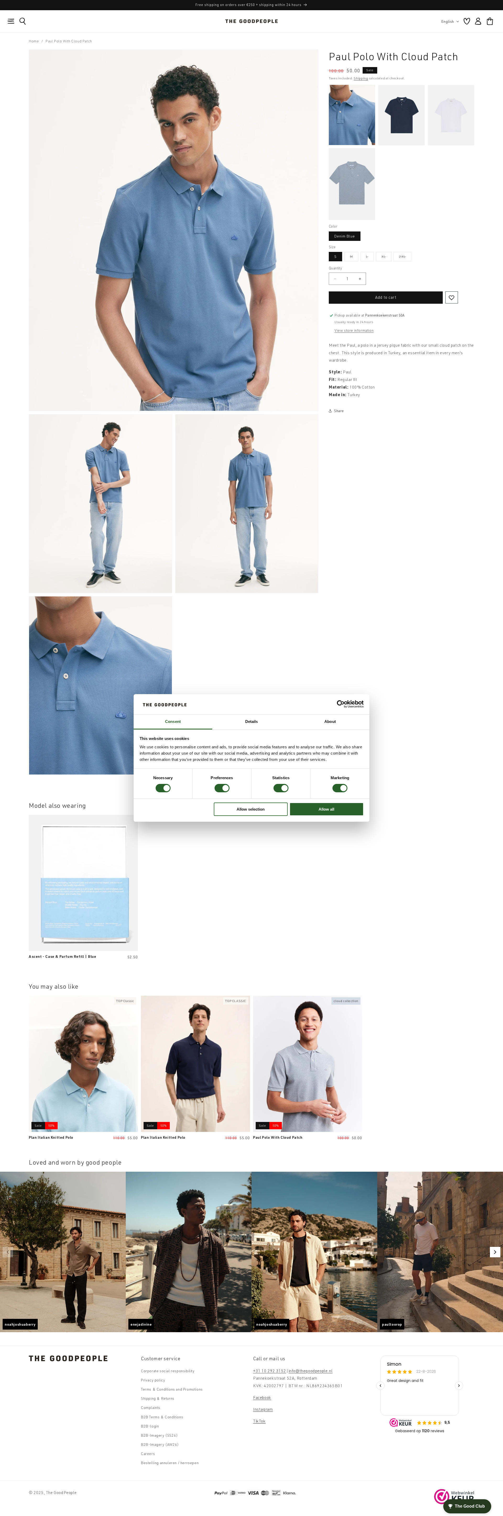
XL (386, 258)
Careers (148, 1453)
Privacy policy (153, 1380)
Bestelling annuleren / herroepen (170, 1462)
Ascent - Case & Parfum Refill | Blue (62, 956)
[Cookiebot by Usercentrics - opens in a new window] (341, 704)
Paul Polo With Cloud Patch (278, 1137)
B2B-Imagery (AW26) (160, 1444)
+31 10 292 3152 (269, 1370)
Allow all (326, 809)
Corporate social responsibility (168, 1371)
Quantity (335, 268)
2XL (405, 258)
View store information (354, 330)
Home (34, 41)
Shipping (361, 78)
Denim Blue (344, 236)
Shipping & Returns (157, 1398)
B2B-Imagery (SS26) (159, 1435)
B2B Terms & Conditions (162, 1417)
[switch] (222, 788)
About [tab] (330, 721)
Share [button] (339, 410)
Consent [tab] (173, 721)
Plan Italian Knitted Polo (51, 1137)
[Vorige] (8, 1252)
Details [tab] (251, 721)
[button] (11, 21)
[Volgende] (495, 1252)
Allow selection (251, 809)
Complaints (150, 1407)
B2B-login (150, 1426)
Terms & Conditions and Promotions (172, 1389)
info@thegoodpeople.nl (311, 1370)
